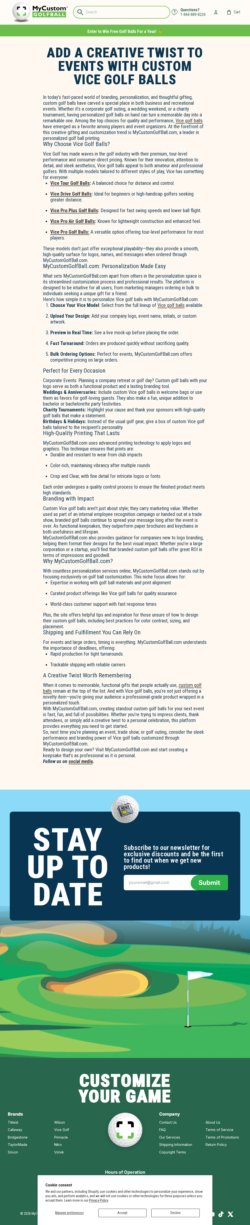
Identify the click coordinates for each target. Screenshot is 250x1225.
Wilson (59, 1122)
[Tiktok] (221, 1214)
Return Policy (216, 1144)
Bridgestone (18, 1137)
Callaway (15, 1130)
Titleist (13, 1122)
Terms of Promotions (222, 1137)
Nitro (58, 1144)
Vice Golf (61, 1130)
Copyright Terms (172, 1152)
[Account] (215, 12)
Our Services (169, 1137)
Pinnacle (61, 1137)
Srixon (13, 1152)
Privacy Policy (98, 1200)
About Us (213, 1122)
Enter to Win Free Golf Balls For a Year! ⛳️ (125, 31)
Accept (122, 1213)
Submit (209, 882)
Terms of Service (219, 1130)
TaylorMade (17, 1144)
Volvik (59, 1152)
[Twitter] (230, 1214)
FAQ (162, 1130)
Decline (175, 1213)
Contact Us (168, 1122)
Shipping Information (175, 1144)
